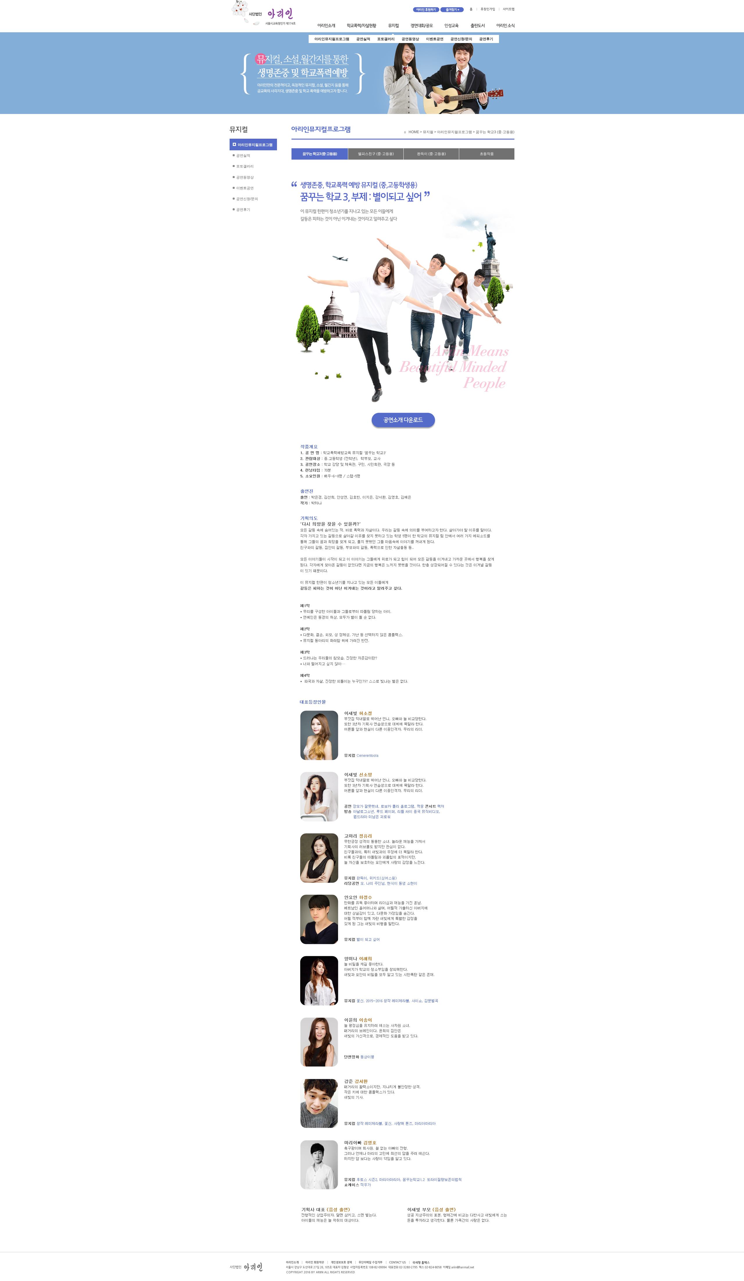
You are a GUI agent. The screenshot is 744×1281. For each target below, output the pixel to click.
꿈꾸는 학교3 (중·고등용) (320, 154)
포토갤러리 (386, 39)
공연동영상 (410, 39)
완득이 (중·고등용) (431, 154)
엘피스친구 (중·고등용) (376, 154)
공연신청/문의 (461, 39)
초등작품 (487, 154)
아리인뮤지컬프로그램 (331, 39)
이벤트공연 (434, 39)
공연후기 (486, 39)
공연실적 (363, 39)
